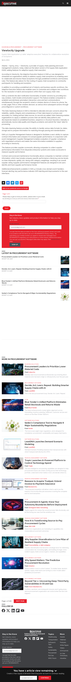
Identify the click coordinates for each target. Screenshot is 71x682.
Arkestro (31, 566)
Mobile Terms (55, 239)
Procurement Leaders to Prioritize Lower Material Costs (23, 257)
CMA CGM (31, 526)
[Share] (8, 182)
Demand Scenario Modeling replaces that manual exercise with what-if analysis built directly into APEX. (45, 451)
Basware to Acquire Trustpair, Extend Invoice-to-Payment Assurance (43, 482)
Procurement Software (32, 47)
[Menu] (67, 3)
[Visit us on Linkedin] (13, 610)
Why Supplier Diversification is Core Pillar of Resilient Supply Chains (46, 540)
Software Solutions (32, 420)
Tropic (30, 466)
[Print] (3, 182)
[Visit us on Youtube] (22, 610)
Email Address (15, 223)
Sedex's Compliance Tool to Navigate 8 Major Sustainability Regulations (29, 293)
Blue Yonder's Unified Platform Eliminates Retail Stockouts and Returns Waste (29, 282)
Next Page (20, 601)
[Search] (63, 3)
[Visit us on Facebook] (3, 610)
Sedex (30, 428)
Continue (45, 678)
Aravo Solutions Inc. (35, 587)
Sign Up (15, 244)
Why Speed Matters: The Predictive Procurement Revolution (42, 561)
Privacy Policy (17, 241)
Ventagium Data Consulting (38, 507)
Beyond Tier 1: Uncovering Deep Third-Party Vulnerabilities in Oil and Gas (47, 582)
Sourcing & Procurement (11, 47)
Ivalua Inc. (32, 372)
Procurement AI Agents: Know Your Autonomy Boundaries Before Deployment (46, 503)
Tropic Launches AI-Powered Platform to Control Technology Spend (45, 461)
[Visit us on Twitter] (8, 610)
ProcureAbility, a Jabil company (39, 545)
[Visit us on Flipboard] (18, 610)
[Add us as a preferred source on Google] (21, 182)
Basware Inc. (32, 487)
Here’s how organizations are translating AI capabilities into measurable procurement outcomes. (44, 530)
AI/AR (26, 399)
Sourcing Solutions (32, 364)
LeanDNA (31, 391)
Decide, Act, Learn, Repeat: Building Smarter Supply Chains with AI (26, 269)
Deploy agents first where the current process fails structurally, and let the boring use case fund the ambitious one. (47, 511)
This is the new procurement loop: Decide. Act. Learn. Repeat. (45, 393)
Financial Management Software (36, 458)
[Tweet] (17, 182)
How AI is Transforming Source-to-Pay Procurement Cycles (43, 522)
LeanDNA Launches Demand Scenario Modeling (44, 442)
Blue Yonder (32, 408)
